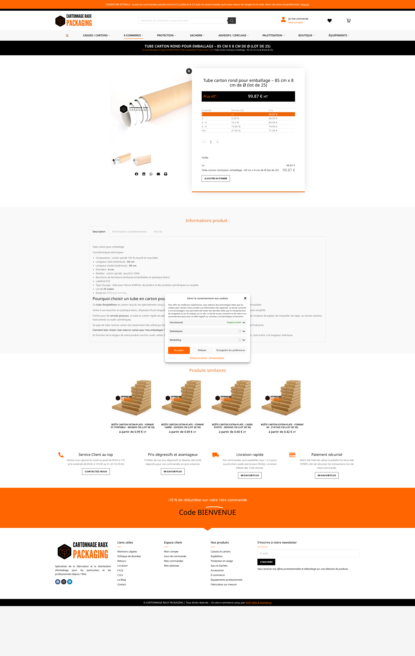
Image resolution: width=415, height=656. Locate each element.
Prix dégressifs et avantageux (173, 454)
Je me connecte (298, 18)
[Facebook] (57, 581)
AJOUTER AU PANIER (215, 178)
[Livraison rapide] (215, 454)
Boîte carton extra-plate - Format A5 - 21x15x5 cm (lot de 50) (282, 426)
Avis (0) (158, 231)
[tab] (99, 231)
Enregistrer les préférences (230, 350)
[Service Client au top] (61, 454)
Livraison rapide (249, 454)
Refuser (202, 350)
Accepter (179, 350)
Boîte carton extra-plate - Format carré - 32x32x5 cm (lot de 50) (182, 426)
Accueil (145, 49)
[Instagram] (63, 581)
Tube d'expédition (188, 49)
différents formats (116, 292)
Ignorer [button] (305, 4)
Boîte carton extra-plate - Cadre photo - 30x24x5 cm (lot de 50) (232, 426)
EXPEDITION (173, 49)
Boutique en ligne (158, 49)
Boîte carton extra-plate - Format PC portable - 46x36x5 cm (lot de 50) (133, 426)
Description (99, 231)
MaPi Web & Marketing (259, 602)
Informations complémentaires (129, 231)
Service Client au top (96, 454)
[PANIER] (348, 20)
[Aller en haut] (410, 651)
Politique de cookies (198, 357)
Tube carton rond (205, 49)
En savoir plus (173, 471)
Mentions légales (216, 357)
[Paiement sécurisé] (292, 454)
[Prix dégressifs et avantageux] (138, 454)
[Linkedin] (69, 581)
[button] (245, 298)
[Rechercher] (232, 20)
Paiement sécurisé (326, 454)
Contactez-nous (96, 471)
